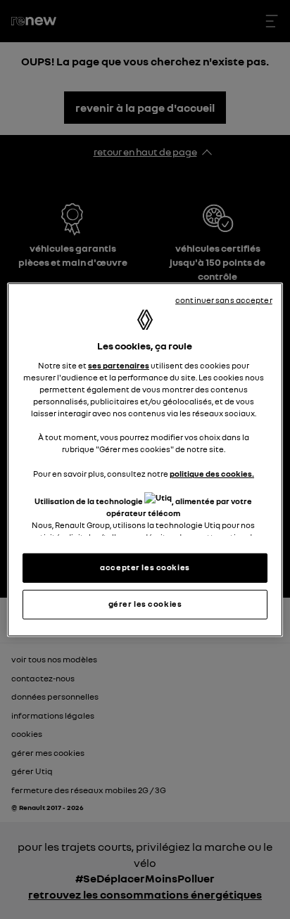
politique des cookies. (212, 473)
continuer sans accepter (223, 299)
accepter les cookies (144, 567)
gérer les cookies (145, 604)
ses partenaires (118, 366)
